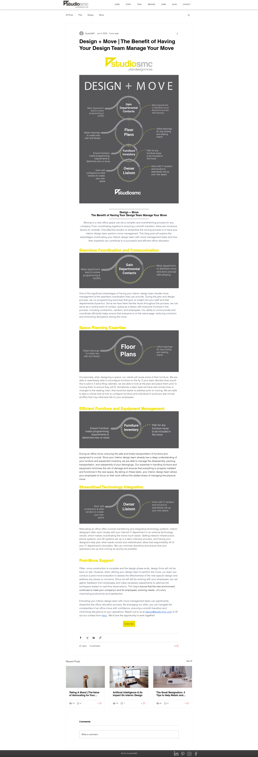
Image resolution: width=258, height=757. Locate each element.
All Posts (69, 15)
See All (189, 661)
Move (101, 15)
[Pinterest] (183, 754)
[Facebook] (196, 754)
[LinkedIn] (176, 754)
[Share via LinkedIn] (93, 637)
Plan (80, 15)
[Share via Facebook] (80, 637)
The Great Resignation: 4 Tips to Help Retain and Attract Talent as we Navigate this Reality (170, 694)
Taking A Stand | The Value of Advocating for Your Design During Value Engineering (84, 694)
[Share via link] (100, 637)
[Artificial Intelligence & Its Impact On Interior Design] (129, 677)
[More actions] (177, 33)
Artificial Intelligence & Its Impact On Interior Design (127, 694)
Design (91, 15)
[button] (188, 15)
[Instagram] (189, 754)
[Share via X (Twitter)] (87, 637)
